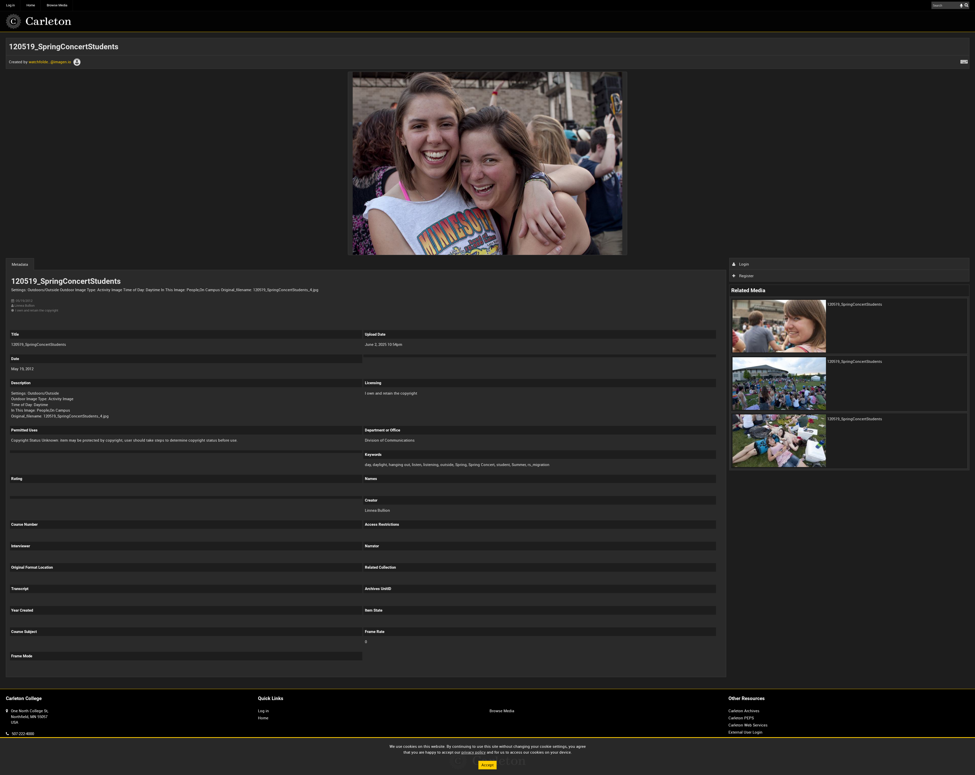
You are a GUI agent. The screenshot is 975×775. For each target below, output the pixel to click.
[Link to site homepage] (38, 21)
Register (746, 275)
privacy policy (473, 752)
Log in (10, 5)
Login (743, 264)
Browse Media (57, 5)
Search (966, 5)
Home (30, 5)
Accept (487, 764)
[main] (487, 360)
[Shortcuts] (964, 60)
